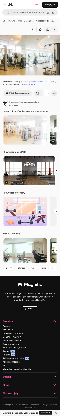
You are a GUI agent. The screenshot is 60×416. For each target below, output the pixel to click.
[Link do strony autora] (5, 104)
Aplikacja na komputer (16, 358)
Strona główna (9, 21)
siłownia (21, 268)
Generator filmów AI (12, 337)
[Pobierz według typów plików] (54, 29)
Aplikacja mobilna (11, 362)
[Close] (56, 413)
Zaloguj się (50, 4)
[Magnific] (30, 285)
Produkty (8, 321)
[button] (30, 308)
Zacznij (7, 376)
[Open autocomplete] (6, 12)
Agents (8, 351)
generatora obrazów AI (40, 81)
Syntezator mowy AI (12, 340)
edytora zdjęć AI (28, 84)
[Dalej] (48, 93)
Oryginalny (20, 39)
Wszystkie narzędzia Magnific (17, 369)
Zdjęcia (29, 21)
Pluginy (9, 354)
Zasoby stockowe (11, 344)
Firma (6, 384)
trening (9, 268)
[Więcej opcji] (33, 29)
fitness (43, 268)
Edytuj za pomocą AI (19, 93)
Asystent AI (8, 329)
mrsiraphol (13, 105)
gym (32, 268)
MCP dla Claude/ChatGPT (15, 347)
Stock (20, 21)
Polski (30, 308)
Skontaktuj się (10, 393)
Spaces (6, 326)
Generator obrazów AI (13, 333)
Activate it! (45, 413)
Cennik (36, 4)
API (4, 365)
